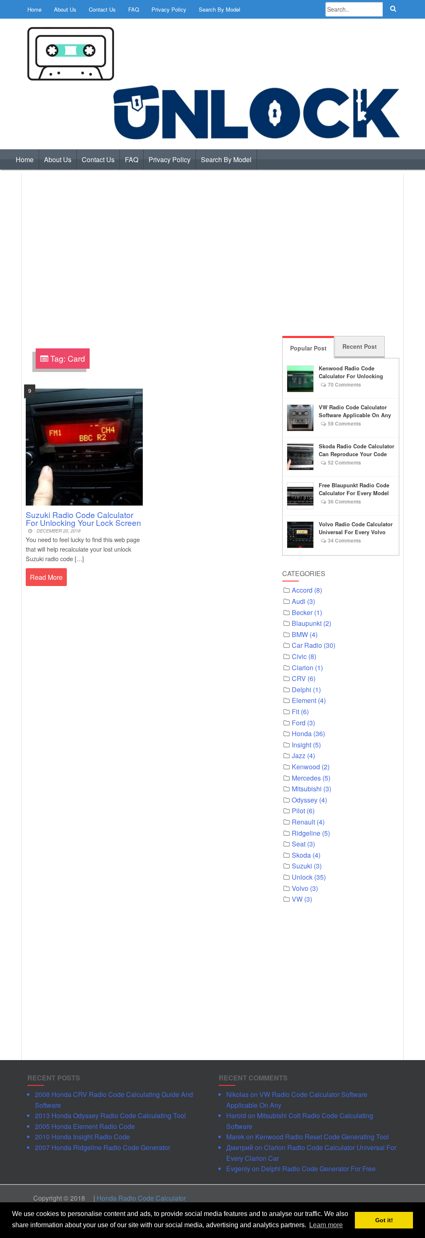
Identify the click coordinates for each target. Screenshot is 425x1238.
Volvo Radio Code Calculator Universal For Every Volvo (356, 528)
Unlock (302, 877)
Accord (302, 590)
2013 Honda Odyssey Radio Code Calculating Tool (110, 1115)
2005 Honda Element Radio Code (85, 1126)
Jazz (298, 755)
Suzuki (302, 866)
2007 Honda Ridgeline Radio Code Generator (102, 1147)
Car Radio (307, 645)
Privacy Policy (168, 9)
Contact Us (102, 9)
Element (304, 700)
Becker (302, 612)
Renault (303, 822)
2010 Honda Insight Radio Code (82, 1136)
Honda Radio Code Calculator (141, 1198)
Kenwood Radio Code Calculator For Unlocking (351, 372)
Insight (301, 744)
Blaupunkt (307, 623)
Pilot (298, 810)
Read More (46, 577)
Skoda (301, 855)
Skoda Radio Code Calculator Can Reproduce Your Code (356, 450)
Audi (298, 601)
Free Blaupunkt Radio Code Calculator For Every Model (354, 489)
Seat (298, 844)
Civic (299, 656)
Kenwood (306, 766)
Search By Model (219, 9)
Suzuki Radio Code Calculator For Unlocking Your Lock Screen (83, 518)
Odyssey (305, 800)
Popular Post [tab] (308, 348)
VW (297, 899)
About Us (65, 9)
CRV (299, 678)
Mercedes (306, 778)
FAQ (133, 9)
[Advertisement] (212, 253)
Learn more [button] (326, 1224)
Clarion (302, 667)
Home (34, 9)
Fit (295, 711)
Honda (302, 733)
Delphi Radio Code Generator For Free (318, 1168)
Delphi (301, 689)
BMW (300, 634)
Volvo (300, 888)
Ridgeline (306, 833)
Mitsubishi (307, 788)
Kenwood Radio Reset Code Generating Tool (322, 1136)
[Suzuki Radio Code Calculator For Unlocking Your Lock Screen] (84, 446)
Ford (298, 722)
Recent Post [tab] (359, 346)
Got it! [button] (384, 1220)
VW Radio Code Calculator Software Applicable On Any (355, 411)
